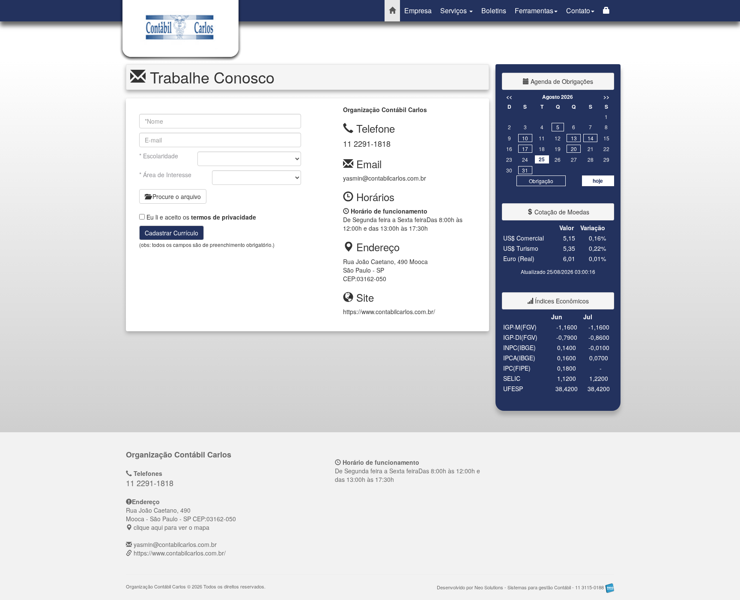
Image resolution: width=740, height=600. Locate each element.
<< (509, 97)
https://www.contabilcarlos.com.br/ (389, 311)
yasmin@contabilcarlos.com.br (384, 178)
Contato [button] (578, 10)
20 (574, 148)
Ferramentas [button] (534, 10)
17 (525, 148)
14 (591, 138)
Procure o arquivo (176, 196)
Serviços (454, 10)
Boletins (493, 10)
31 (525, 170)
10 (525, 138)
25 (542, 159)
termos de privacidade (223, 217)
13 (574, 138)
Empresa (418, 10)
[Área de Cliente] (606, 10)
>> (606, 97)
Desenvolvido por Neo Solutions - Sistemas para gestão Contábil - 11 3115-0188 (521, 587)
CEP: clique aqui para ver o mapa (181, 519)
